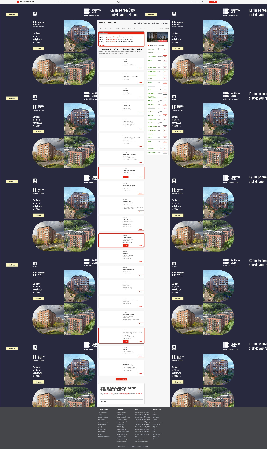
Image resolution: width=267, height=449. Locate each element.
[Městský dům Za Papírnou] (110, 426)
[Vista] (121, 129)
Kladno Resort (151, 49)
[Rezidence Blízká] (121, 365)
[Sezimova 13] (110, 155)
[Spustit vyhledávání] (118, 2)
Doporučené (138, 23)
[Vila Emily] (110, 354)
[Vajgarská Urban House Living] (110, 191)
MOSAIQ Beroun (151, 89)
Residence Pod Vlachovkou (130, 97)
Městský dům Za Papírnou (130, 422)
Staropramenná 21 (152, 152)
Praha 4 (130, 28)
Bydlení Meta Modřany (111, 39)
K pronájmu (164, 23)
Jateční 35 (150, 111)
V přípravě (155, 23)
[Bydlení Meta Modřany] (110, 228)
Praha (106, 28)
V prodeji (147, 23)
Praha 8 (154, 28)
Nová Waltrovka (151, 86)
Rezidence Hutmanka (129, 259)
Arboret (149, 71)
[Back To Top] (263, 447)
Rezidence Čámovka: (111, 41)
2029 (132, 316)
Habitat (149, 67)
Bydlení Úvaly (151, 97)
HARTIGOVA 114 (151, 52)
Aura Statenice (151, 82)
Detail (140, 89)
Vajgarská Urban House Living (113, 37)
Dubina (125, 79)
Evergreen (150, 133)
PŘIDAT (213, 1)
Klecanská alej (151, 78)
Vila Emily (125, 350)
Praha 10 (167, 28)
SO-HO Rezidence (152, 144)
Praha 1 (112, 28)
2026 (132, 170)
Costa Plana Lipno (152, 56)
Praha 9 (161, 28)
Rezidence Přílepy (110, 35)
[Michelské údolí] (110, 300)
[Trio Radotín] (157, 33)
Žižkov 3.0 (150, 122)
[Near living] (121, 274)
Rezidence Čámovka (152, 126)
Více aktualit (102, 45)
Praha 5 (136, 28)
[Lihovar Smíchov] (121, 201)
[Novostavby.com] (27, 1)
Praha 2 (118, 28)
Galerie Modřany (127, 314)
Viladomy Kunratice (128, 440)
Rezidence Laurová (152, 137)
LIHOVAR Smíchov (152, 63)
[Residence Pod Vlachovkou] (110, 101)
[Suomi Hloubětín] (110, 409)
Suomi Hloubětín (127, 405)
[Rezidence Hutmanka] (110, 263)
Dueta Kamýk (151, 141)
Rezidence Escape (152, 115)
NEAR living (150, 130)
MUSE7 (149, 100)
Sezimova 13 (126, 151)
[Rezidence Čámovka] (110, 245)
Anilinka (149, 60)
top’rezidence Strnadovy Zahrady (152, 75)
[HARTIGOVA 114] (110, 336)
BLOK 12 (150, 93)
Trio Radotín (150, 108)
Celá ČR (101, 28)
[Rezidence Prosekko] (110, 391)
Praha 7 (148, 28)
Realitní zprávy (200, 2)
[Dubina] (110, 83)
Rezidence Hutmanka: (111, 43)
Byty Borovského (151, 104)
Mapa (192, 2)
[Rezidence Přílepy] (110, 173)
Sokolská (125, 115)
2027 (132, 261)
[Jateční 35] (121, 57)
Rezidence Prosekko (128, 387)
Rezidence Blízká (151, 119)
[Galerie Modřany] (110, 318)
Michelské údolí (127, 296)
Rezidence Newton (152, 148)
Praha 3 (124, 28)
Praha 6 (142, 28)
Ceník (165, 49)
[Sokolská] (110, 119)
